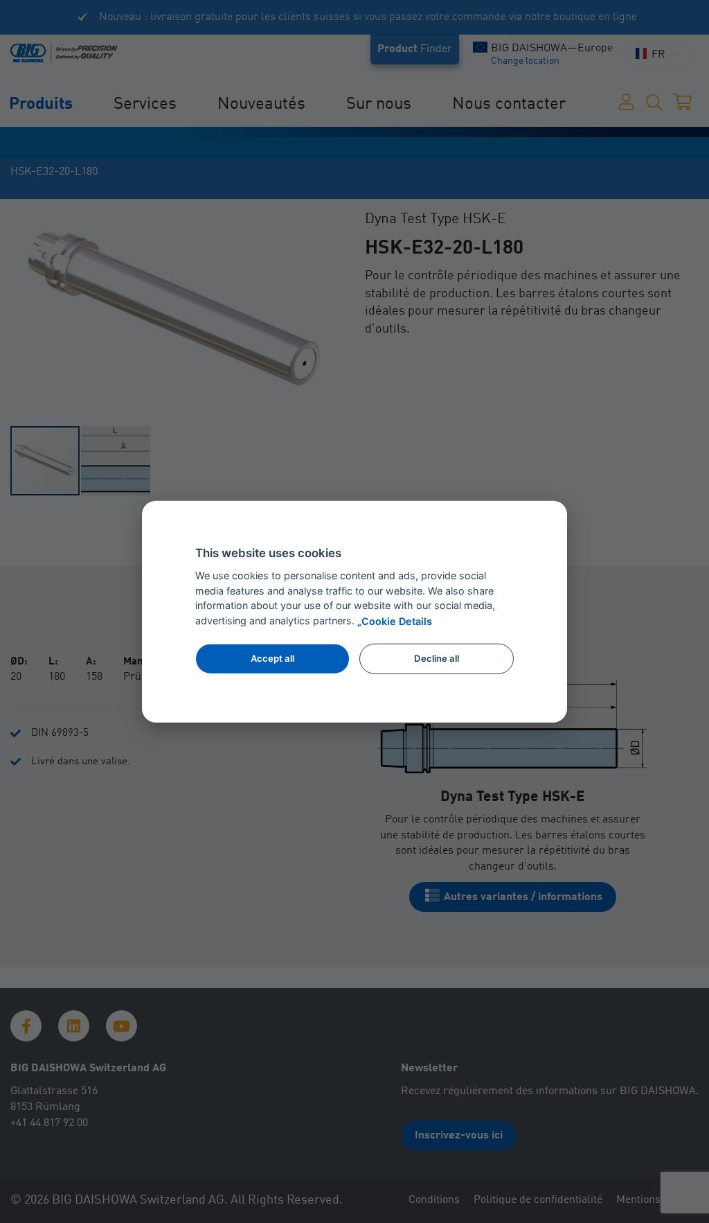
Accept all (272, 658)
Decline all (436, 658)
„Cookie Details (394, 621)
